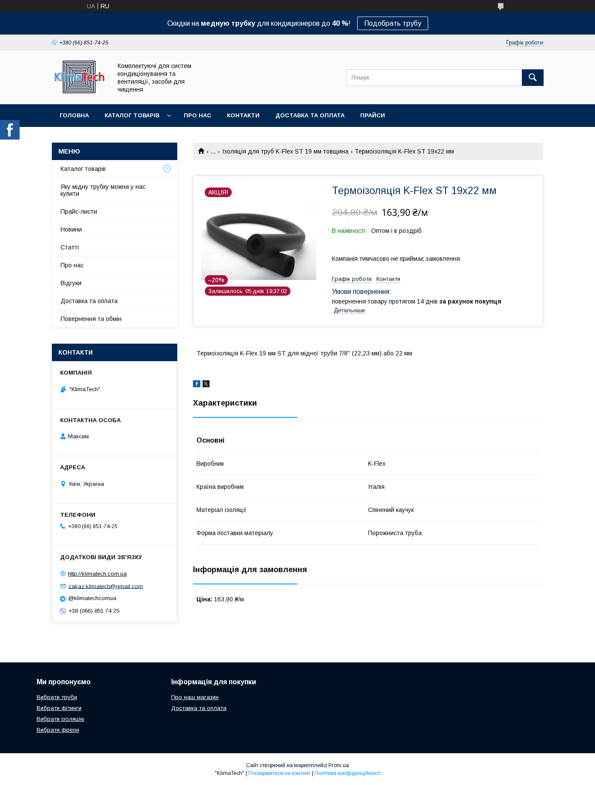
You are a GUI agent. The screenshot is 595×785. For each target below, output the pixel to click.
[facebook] (196, 385)
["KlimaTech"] (79, 92)
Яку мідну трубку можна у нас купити (103, 190)
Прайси (372, 115)
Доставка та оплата (310, 115)
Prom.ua (338, 765)
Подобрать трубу (392, 23)
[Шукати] (533, 77)
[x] (206, 385)
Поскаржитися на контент (279, 773)
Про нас (197, 115)
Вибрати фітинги (59, 708)
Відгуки (71, 283)
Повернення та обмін (91, 318)
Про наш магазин (195, 697)
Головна (74, 115)
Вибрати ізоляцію (61, 719)
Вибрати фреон (58, 730)
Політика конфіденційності (347, 773)
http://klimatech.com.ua (97, 573)
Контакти (243, 115)
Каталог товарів (132, 115)
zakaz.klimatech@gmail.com (105, 586)
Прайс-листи (79, 211)
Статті (70, 247)
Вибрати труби (57, 697)
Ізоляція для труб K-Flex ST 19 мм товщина (285, 151)
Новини (71, 229)
